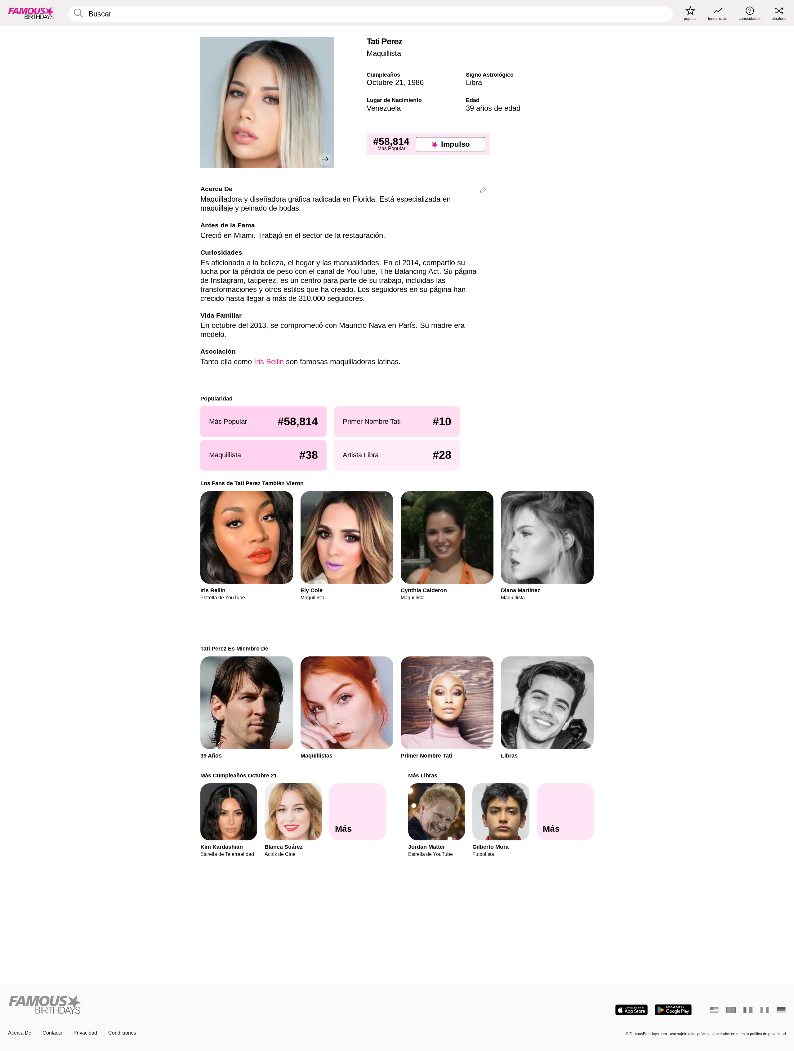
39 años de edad (493, 108)
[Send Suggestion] (483, 191)
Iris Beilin (269, 361)
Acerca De (19, 1032)
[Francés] (747, 1010)
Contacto (52, 1032)
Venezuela (384, 108)
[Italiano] (764, 1010)
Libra (474, 82)
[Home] (200, 1005)
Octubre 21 (385, 82)
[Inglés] (714, 1010)
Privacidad (85, 1032)
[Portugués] (731, 1010)
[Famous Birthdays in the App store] (631, 1009)
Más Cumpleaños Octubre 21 (238, 775)
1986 (416, 82)
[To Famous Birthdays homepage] (31, 13)
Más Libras (422, 775)
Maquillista (384, 53)
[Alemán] (781, 1010)
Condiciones (122, 1032)
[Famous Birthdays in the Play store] (673, 1009)
